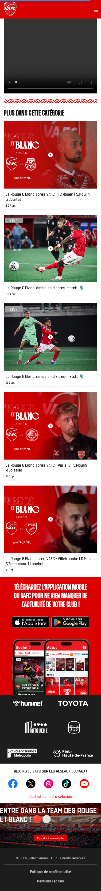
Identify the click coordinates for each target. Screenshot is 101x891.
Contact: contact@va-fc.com (51, 796)
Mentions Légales (50, 880)
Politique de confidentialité (50, 871)
